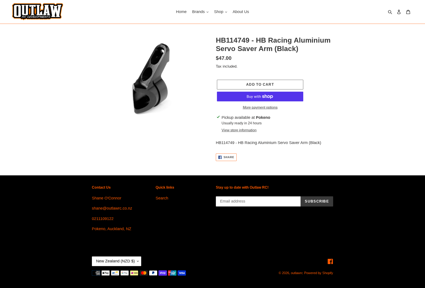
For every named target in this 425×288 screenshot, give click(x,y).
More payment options (260, 107)
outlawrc (297, 273)
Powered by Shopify (318, 273)
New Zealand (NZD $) (115, 261)
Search (162, 198)
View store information (239, 130)
